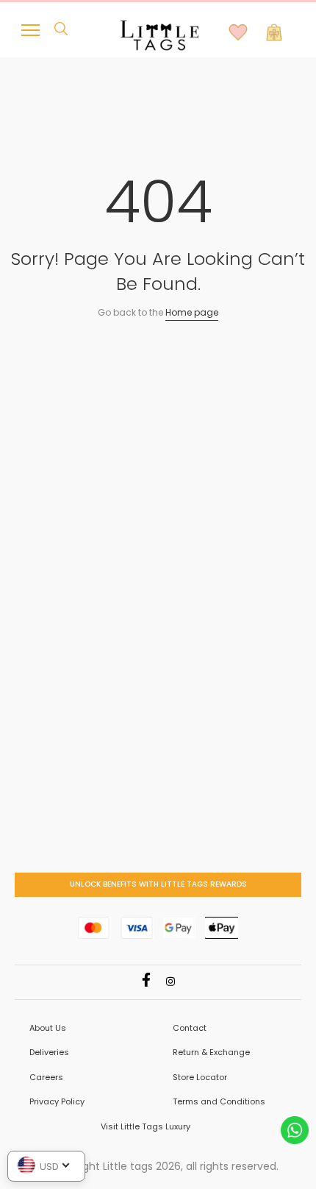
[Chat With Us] (295, 1129)
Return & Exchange (211, 1052)
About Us (47, 1028)
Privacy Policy (57, 1101)
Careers (46, 1077)
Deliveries (49, 1052)
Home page (191, 312)
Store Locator (200, 1077)
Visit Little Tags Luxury (145, 1126)
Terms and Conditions (219, 1101)
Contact (190, 1028)
